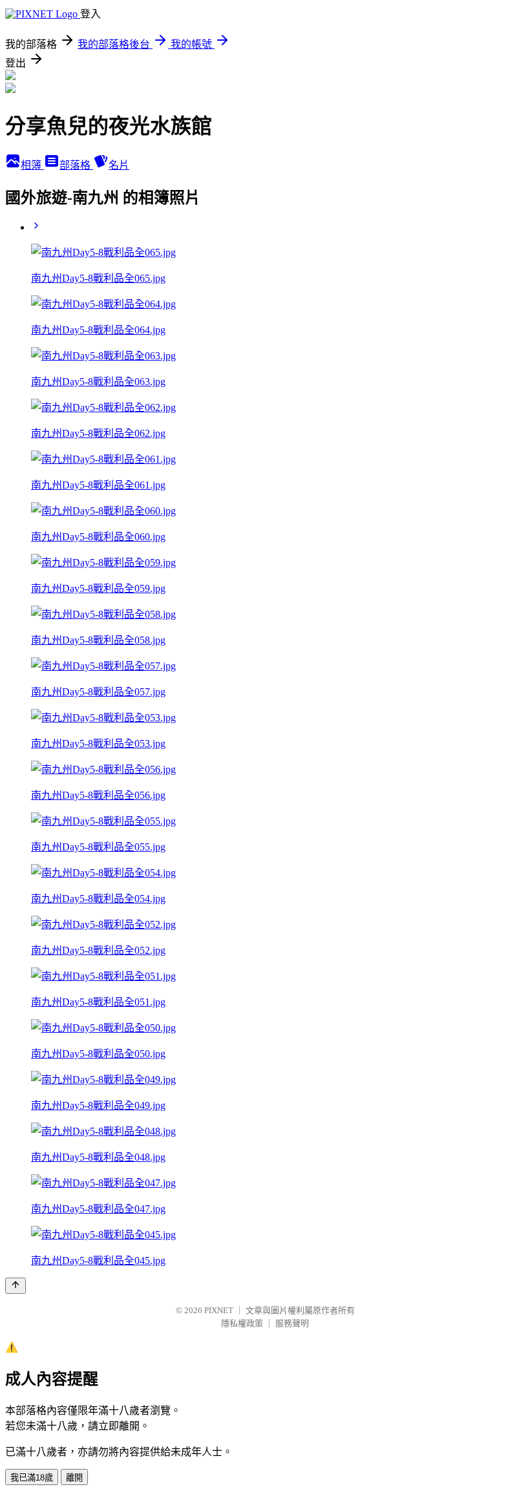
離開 (74, 1477)
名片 (119, 165)
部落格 (76, 165)
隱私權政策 (242, 1323)
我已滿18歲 (31, 1477)
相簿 (32, 165)
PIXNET (218, 1310)
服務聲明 (292, 1323)
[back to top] (15, 1286)
